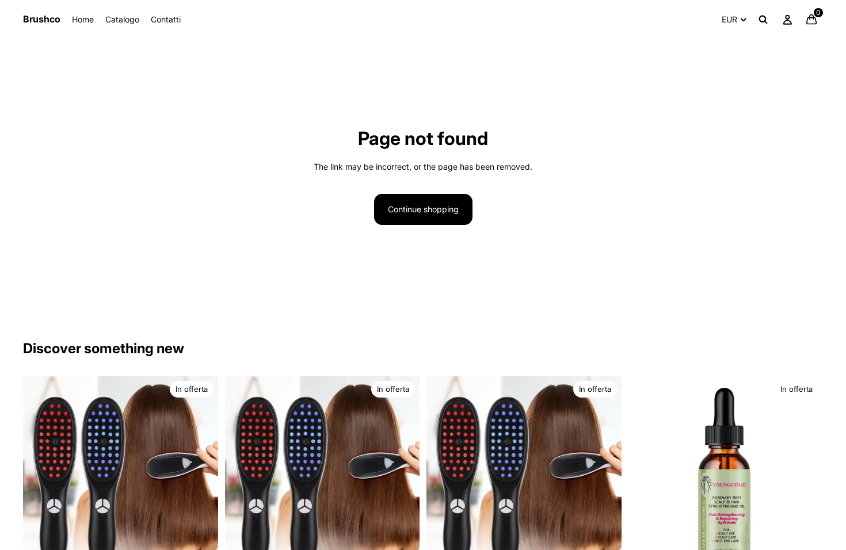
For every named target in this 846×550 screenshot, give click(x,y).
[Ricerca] (763, 19)
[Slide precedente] (40, 474)
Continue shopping (423, 209)
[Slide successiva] (201, 474)
